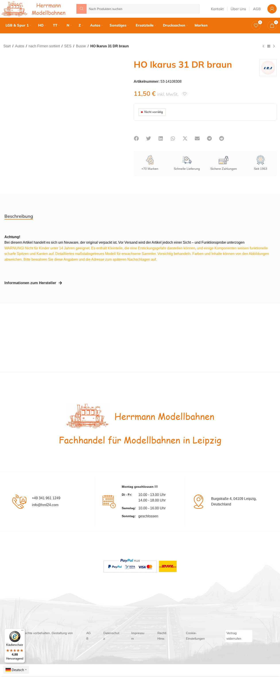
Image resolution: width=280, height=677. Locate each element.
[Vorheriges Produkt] (263, 46)
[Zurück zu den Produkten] (268, 46)
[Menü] (22, 631)
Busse (81, 46)
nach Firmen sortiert (44, 46)
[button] (136, 138)
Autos (19, 46)
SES (67, 46)
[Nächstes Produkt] (274, 46)
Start (7, 46)
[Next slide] (116, 108)
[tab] (18, 216)
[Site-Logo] (34, 8)
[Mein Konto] (272, 8)
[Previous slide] (7, 108)
